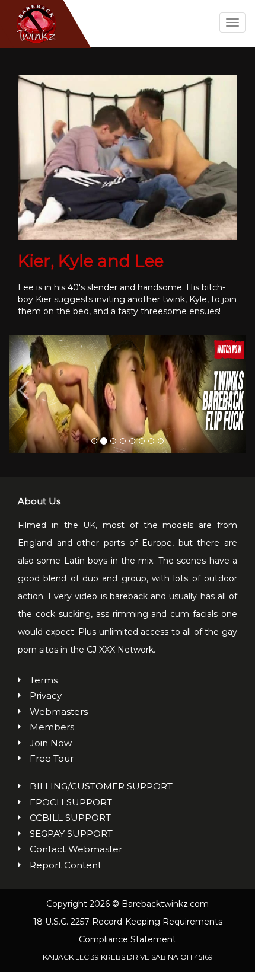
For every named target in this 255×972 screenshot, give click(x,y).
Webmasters (59, 711)
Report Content (65, 865)
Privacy (46, 695)
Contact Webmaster (76, 849)
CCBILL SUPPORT (70, 817)
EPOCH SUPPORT (71, 802)
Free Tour (52, 758)
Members (52, 727)
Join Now (51, 743)
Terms (44, 680)
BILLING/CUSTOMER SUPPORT (101, 786)
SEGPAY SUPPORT (71, 833)
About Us (39, 501)
